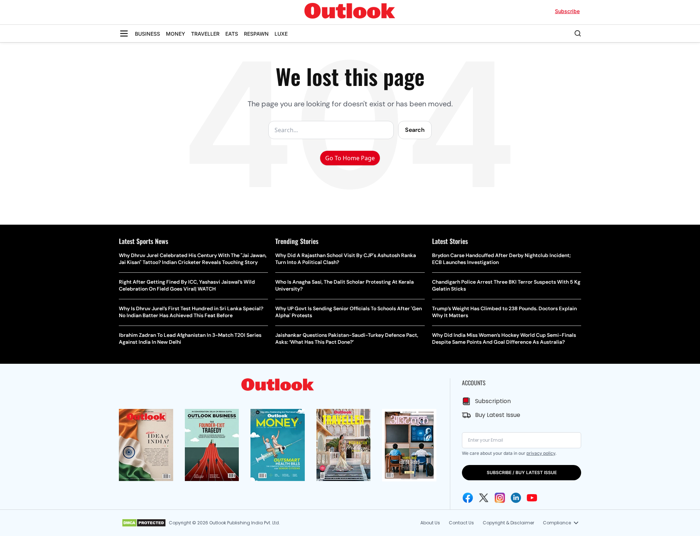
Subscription (493, 401)
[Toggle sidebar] (124, 33)
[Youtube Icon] (532, 498)
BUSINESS (147, 34)
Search (415, 130)
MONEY (175, 34)
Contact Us (461, 523)
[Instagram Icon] (500, 498)
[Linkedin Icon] (516, 498)
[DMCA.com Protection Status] (144, 523)
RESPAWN (256, 34)
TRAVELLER (205, 34)
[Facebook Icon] (468, 498)
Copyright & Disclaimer (508, 523)
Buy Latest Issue (497, 415)
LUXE (281, 34)
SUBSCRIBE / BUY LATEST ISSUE (522, 472)
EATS (231, 34)
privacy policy (540, 453)
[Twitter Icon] (484, 498)
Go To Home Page (350, 158)
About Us (430, 523)
